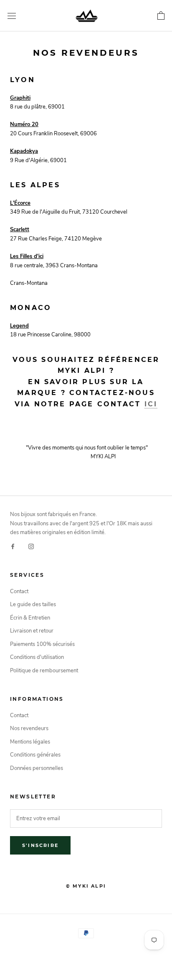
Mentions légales (30, 742)
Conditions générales (35, 755)
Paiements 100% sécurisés (42, 644)
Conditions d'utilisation (37, 657)
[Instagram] (31, 546)
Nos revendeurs (29, 728)
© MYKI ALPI (86, 886)
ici (151, 404)
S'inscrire (40, 845)
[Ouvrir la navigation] (12, 16)
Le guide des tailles (33, 604)
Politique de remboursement (44, 670)
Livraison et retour (31, 631)
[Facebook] (12, 546)
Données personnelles (36, 768)
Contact (19, 591)
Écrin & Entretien (30, 618)
